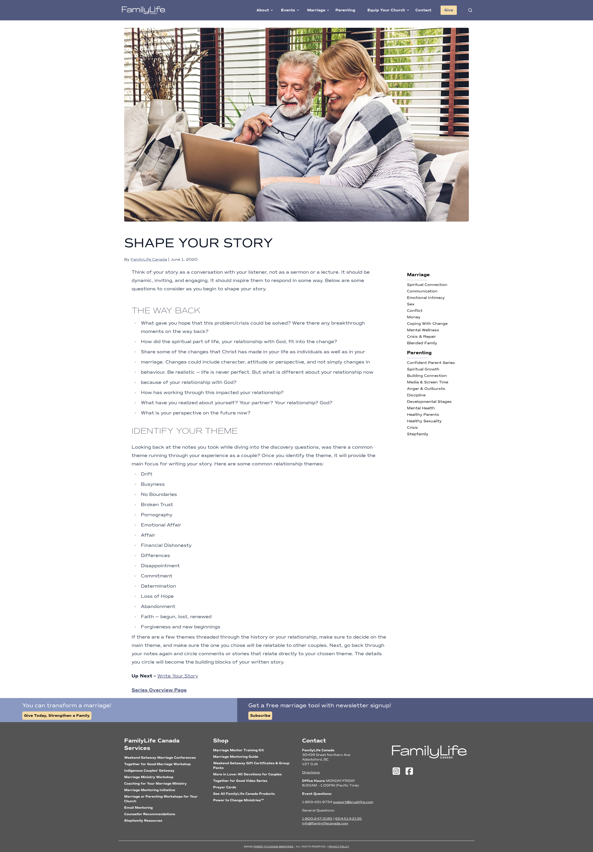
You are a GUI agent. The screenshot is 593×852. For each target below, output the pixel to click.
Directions (311, 772)
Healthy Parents (423, 414)
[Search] (470, 10)
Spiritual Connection (427, 284)
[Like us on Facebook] (409, 771)
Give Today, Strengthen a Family (57, 715)
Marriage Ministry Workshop (148, 777)
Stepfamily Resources (143, 821)
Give (448, 10)
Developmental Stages (429, 401)
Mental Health (421, 408)
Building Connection (427, 375)
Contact (423, 10)
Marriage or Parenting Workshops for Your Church (161, 799)
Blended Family (422, 343)
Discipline (416, 395)
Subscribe (260, 715)
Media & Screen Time (427, 382)
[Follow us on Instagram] (397, 771)
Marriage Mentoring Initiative (149, 790)
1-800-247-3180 (317, 819)
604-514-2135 (348, 819)
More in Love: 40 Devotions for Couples (247, 774)
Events (288, 10)
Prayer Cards (224, 787)
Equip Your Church (386, 10)
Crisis (412, 427)
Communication (422, 291)
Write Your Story (177, 676)
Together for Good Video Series (240, 781)
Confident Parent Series (431, 362)
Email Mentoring (138, 808)
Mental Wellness (423, 330)
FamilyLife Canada (149, 259)
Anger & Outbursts (426, 388)
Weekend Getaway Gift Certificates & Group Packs (251, 765)
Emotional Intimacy (426, 297)
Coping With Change (427, 323)
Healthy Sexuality (424, 421)
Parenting (345, 10)
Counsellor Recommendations (149, 814)
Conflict (415, 310)
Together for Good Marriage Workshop (157, 764)
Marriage (316, 10)
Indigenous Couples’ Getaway (149, 771)
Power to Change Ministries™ (238, 800)
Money (413, 317)
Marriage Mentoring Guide (235, 757)
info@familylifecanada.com (325, 823)
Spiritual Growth (423, 369)
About (262, 10)
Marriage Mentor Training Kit (238, 750)
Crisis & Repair (421, 336)
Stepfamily (417, 434)
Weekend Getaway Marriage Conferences (160, 758)
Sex (410, 304)
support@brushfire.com (353, 802)
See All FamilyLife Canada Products (244, 794)
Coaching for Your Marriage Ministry (155, 784)
